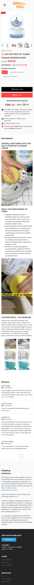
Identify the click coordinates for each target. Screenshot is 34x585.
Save (4, 13)
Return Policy (5, 562)
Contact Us (9, 540)
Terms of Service (7, 579)
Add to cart (18, 89)
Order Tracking (6, 559)
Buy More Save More (9, 68)
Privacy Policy (6, 581)
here (16, 496)
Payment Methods (7, 565)
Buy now (18, 95)
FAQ (3, 576)
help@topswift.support (9, 490)
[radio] (5, 72)
